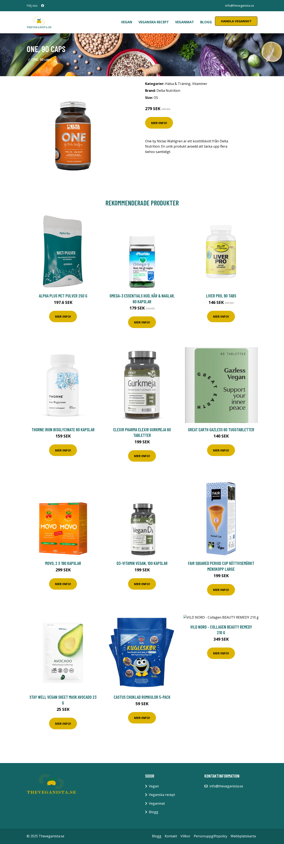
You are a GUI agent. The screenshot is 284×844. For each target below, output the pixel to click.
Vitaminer (199, 83)
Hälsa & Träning (177, 83)
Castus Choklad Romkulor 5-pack (142, 697)
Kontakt (171, 836)
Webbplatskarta (243, 836)
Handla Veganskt (236, 21)
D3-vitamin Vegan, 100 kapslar (142, 563)
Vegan (126, 22)
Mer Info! (159, 123)
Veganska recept (153, 22)
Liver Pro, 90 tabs (221, 295)
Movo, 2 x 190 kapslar (63, 563)
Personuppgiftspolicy (210, 836)
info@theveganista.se (239, 5)
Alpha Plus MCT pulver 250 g (63, 295)
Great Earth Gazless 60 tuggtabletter (221, 429)
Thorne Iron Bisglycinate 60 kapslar (63, 429)
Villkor (185, 836)
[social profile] (43, 6)
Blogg (206, 22)
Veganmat (184, 22)
